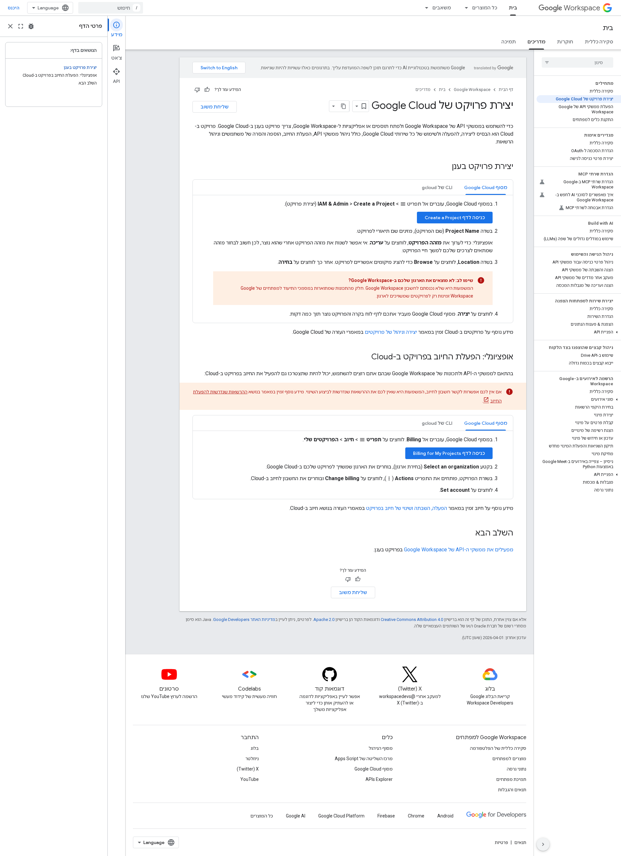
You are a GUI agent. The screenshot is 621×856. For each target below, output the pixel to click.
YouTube (249, 779)
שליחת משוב (215, 107)
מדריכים (536, 42)
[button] (579, 332)
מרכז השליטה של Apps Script (364, 758)
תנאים (520, 842)
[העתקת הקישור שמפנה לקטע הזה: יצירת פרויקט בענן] (445, 167)
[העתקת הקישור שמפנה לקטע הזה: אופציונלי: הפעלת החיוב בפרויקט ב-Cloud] (364, 357)
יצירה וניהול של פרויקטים (391, 332)
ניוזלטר (252, 758)
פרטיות (501, 842)
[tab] (485, 187)
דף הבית (506, 89)
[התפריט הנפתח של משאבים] (424, 8)
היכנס (13, 7)
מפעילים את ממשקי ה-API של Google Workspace (458, 549)
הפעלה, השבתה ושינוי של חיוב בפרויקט (406, 508)
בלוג (255, 748)
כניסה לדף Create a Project (455, 217)
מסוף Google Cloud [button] (485, 187)
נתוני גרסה (516, 769)
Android (445, 815)
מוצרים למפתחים (509, 758)
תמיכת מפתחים (511, 779)
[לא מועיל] (197, 90)
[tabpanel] (353, 259)
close (10, 26)
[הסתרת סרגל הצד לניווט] (543, 844)
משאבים (441, 8)
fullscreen (21, 26)
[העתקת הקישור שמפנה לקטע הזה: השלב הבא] (469, 533)
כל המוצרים (484, 8)
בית (513, 8)
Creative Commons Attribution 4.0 (412, 619)
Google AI (295, 815)
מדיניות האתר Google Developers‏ (244, 619)
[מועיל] (207, 90)
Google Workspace (472, 89)
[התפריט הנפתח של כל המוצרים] (464, 8)
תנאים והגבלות (512, 789)
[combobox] (110, 8)
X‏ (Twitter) (248, 769)
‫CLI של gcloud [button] (437, 187)
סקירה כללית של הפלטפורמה (498, 748)
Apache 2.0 (323, 619)
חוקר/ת (565, 42)
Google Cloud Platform (341, 815)
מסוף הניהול (381, 748)
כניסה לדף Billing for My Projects (449, 453)
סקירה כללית (599, 42)
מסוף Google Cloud (373, 769)
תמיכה (508, 42)
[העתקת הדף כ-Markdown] (343, 106)
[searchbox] (577, 62)
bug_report (31, 26)
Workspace (582, 8)
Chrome (416, 815)
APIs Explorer (379, 779)
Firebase (386, 815)
